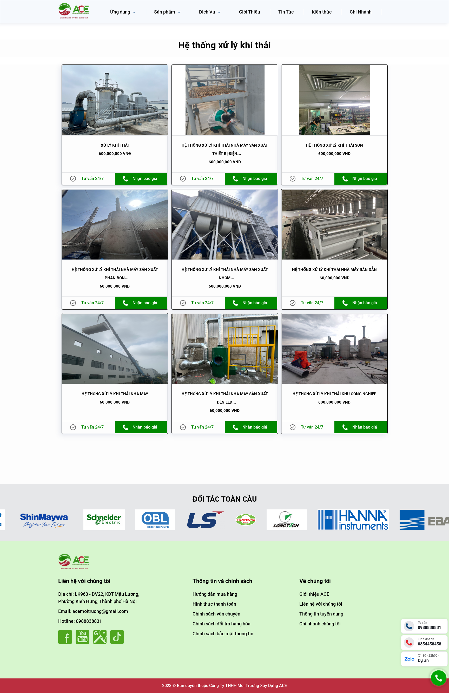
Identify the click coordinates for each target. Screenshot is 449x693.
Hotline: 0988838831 (80, 621)
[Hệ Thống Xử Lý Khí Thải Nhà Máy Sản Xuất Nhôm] (225, 224)
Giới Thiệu (249, 12)
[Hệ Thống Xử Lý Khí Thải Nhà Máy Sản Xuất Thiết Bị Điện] (225, 100)
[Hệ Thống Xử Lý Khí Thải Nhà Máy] (115, 348)
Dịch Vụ (207, 12)
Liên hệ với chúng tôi (320, 604)
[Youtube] (84, 642)
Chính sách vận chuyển (216, 614)
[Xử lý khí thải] (115, 100)
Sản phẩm (165, 12)
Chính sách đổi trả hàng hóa (221, 623)
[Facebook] (66, 642)
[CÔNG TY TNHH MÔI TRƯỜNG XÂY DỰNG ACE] (73, 4)
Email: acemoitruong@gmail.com (93, 611)
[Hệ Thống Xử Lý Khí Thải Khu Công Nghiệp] (334, 348)
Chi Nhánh (361, 12)
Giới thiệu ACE (314, 594)
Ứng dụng (120, 12)
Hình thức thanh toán (214, 604)
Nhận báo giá (145, 178)
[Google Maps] (101, 642)
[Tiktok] (118, 642)
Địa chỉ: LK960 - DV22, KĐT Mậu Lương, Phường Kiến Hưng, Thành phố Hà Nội (98, 597)
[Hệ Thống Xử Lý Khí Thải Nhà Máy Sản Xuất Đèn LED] (225, 348)
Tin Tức (286, 12)
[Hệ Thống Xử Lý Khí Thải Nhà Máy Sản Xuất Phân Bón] (115, 224)
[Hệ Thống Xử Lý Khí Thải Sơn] (334, 100)
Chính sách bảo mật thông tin (223, 633)
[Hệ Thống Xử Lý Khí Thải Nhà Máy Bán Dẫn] (334, 224)
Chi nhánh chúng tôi (320, 623)
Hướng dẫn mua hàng (215, 594)
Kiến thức (322, 12)
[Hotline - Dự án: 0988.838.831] (439, 685)
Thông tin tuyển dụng (321, 614)
